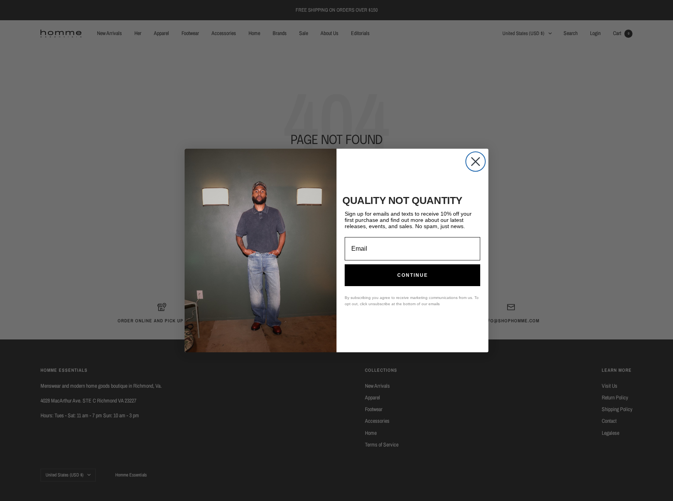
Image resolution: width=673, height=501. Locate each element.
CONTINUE (412, 275)
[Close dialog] (475, 161)
